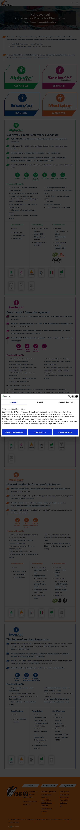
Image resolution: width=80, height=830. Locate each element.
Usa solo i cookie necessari (14, 432)
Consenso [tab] (13, 402)
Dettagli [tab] (40, 402)
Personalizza (39, 432)
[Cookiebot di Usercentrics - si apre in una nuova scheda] (69, 396)
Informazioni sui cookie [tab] (66, 402)
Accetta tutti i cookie (65, 432)
